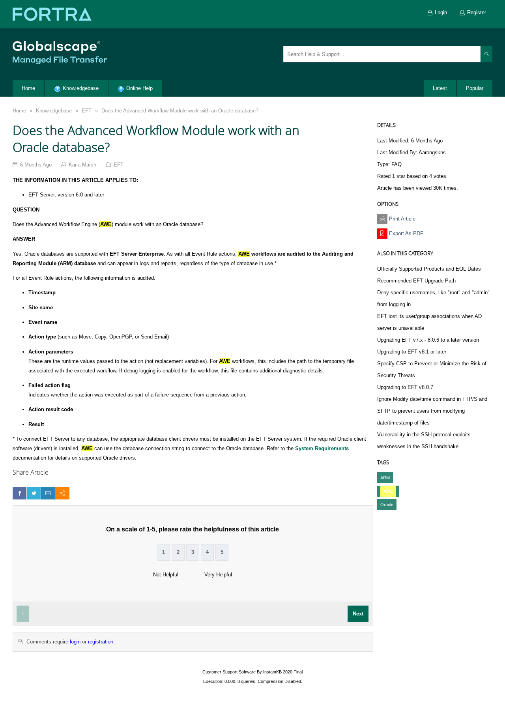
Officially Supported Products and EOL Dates (429, 269)
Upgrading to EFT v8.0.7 (405, 387)
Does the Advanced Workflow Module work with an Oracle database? (179, 111)
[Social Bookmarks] (62, 493)
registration (100, 642)
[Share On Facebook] (19, 493)
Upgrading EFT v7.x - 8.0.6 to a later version (428, 340)
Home (19, 111)
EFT (87, 111)
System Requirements (322, 448)
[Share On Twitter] (34, 493)
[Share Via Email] (48, 493)
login (75, 642)
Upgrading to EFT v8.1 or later (411, 352)
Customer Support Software (229, 671)
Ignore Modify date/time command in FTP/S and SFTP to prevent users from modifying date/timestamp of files (432, 411)
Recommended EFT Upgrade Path (416, 281)
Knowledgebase (54, 111)
